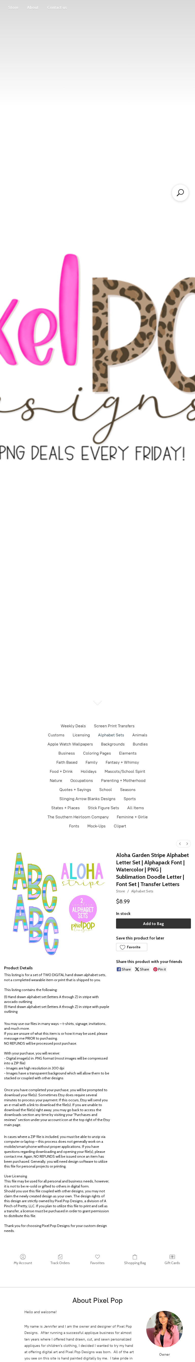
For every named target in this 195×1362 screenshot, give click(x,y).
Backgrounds (113, 744)
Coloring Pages (97, 753)
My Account (23, 1263)
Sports (130, 798)
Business (66, 753)
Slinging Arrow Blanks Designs (87, 798)
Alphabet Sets (111, 735)
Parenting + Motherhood (123, 780)
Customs (56, 735)
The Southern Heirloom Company (78, 817)
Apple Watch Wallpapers (70, 744)
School (105, 789)
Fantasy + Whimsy (122, 762)
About (33, 7)
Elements (128, 753)
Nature (56, 780)
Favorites (97, 1263)
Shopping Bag (135, 1263)
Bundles (140, 744)
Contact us (57, 7)
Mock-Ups (96, 826)
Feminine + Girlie (132, 817)
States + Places (65, 807)
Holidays (88, 771)
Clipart (120, 826)
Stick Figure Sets (103, 807)
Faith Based (66, 762)
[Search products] (180, 192)
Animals (139, 735)
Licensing (81, 735)
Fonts (74, 826)
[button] (131, 947)
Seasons (128, 789)
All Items (135, 807)
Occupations (81, 780)
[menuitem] (180, 843)
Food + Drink (61, 771)
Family (92, 762)
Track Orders (60, 1263)
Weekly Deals (73, 725)
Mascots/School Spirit (125, 771)
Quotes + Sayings (75, 789)
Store (13, 7)
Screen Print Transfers (114, 725)
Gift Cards (172, 1263)
